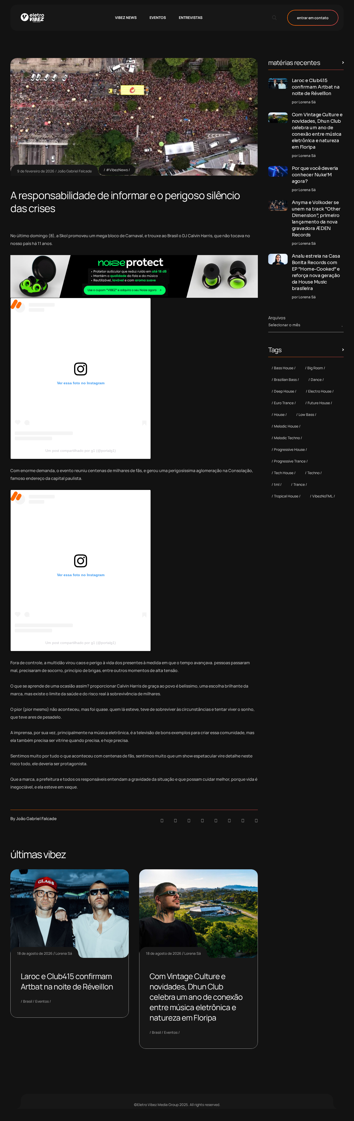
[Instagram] (215, 821)
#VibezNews (117, 169)
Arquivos (276, 318)
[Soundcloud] (162, 821)
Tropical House (286, 496)
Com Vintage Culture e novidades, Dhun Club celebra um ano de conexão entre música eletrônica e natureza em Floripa (196, 997)
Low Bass (306, 414)
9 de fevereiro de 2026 (35, 171)
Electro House (319, 391)
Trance (299, 484)
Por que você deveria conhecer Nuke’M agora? (315, 174)
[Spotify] (175, 821)
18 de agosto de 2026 (35, 953)
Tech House (283, 472)
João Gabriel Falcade (75, 171)
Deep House (284, 391)
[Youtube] (256, 821)
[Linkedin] (202, 821)
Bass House (283, 367)
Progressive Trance (290, 461)
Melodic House (286, 426)
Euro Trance (284, 402)
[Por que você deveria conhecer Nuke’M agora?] (278, 171)
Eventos (42, 1001)
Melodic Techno (287, 437)
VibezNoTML (322, 496)
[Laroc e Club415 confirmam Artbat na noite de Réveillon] (278, 83)
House (279, 414)
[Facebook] (188, 821)
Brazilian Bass (285, 379)
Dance (316, 379)
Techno (313, 472)
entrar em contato (313, 17)
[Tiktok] (229, 821)
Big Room (315, 367)
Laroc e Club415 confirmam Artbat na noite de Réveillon (67, 981)
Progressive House (289, 449)
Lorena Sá (63, 953)
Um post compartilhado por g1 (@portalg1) (80, 451)
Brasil (27, 1001)
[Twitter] (242, 821)
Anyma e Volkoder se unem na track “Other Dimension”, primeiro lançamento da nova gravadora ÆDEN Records (316, 219)
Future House (319, 402)
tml (276, 484)
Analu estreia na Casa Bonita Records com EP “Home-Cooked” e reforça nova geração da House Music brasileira (316, 272)
